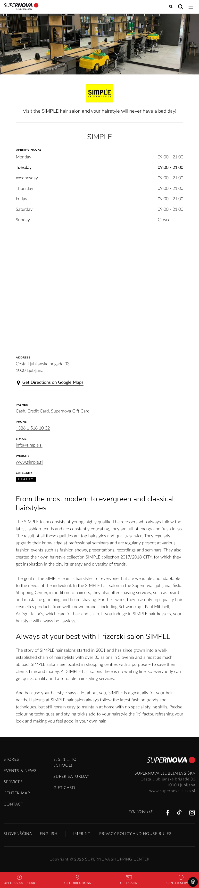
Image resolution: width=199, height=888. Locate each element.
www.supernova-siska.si (172, 791)
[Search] (180, 6)
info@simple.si (29, 445)
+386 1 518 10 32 (33, 428)
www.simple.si (29, 462)
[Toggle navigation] (190, 6)
